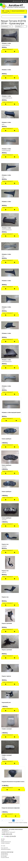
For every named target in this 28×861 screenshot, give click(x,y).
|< (2, 820)
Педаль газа (5, 544)
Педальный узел (6, 702)
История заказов (4, 854)
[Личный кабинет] (21, 1)
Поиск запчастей (4, 847)
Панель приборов (6, 438)
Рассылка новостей (5, 857)
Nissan (7, 11)
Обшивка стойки (6, 43)
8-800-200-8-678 (7, 834)
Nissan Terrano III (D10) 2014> (18, 11)
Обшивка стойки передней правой (11, 412)
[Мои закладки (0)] (23, 1)
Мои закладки (4, 856)
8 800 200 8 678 (17, 1)
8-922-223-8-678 (11, 836)
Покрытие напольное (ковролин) (11, 808)
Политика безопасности (6, 841)
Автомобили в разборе (5, 849)
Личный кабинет (4, 853)
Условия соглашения (5, 843)
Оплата (2, 840)
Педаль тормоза (6, 676)
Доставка (3, 839)
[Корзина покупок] (25, 1)
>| (22, 820)
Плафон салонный (6, 728)
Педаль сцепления (7, 623)
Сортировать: (4, 26)
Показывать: (18, 26)
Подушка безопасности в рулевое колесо (13, 781)
